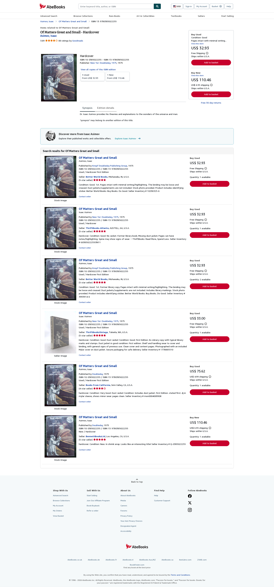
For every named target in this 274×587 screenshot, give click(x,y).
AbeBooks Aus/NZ (147, 560)
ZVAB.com (202, 560)
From (90, 76)
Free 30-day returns (211, 102)
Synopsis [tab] (87, 107)
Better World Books (97, 176)
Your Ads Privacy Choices (131, 521)
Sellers (201, 16)
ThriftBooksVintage (97, 332)
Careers (124, 505)
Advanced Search (48, 16)
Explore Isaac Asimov (125, 138)
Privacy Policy (126, 516)
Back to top (137, 481)
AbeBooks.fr (111, 560)
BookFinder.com (137, 566)
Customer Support (162, 500)
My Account (201, 6)
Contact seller (85, 196)
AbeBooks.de (94, 560)
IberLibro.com (185, 560)
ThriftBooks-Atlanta (97, 228)
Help (229, 6)
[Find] (157, 6)
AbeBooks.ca (167, 560)
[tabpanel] (133, 117)
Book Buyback (93, 505)
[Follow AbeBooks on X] (190, 503)
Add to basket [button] (211, 62)
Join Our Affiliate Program (98, 500)
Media (123, 500)
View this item (197, 43)
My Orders (57, 510)
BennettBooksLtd (95, 436)
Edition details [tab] (105, 107)
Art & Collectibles (145, 16)
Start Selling (227, 16)
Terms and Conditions (180, 575)
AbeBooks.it (128, 560)
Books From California (98, 385)
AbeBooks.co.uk (75, 560)
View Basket (58, 516)
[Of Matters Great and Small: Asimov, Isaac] (60, 197)
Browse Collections (83, 16)
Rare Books (114, 16)
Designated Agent (128, 526)
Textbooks (176, 16)
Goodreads (77, 40)
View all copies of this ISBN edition (98, 69)
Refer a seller (92, 510)
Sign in (189, 6)
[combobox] (116, 6)
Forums (124, 510)
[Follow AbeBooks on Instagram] (190, 510)
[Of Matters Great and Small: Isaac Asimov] (60, 248)
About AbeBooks (128, 495)
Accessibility (126, 531)
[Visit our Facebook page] (190, 496)
